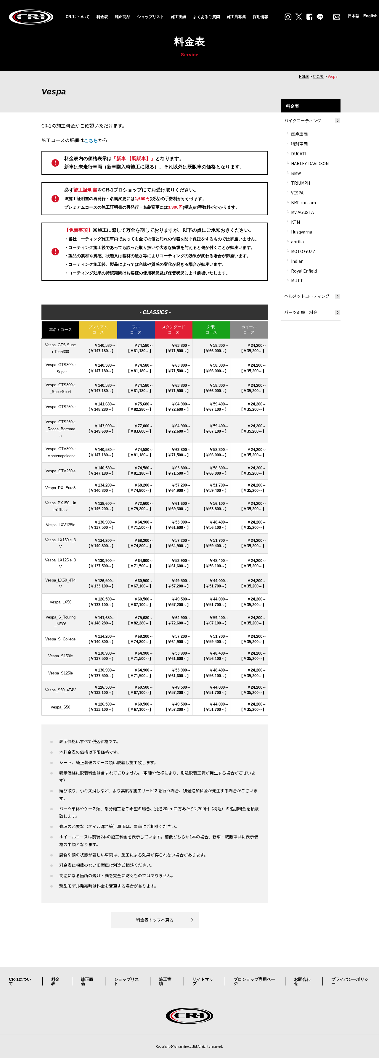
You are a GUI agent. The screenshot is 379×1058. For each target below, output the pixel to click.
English (370, 16)
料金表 (102, 17)
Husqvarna (301, 232)
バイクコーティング (302, 120)
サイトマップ (202, 981)
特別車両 (299, 144)
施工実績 (178, 17)
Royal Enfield (304, 271)
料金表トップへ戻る (155, 920)
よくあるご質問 (206, 17)
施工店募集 (236, 17)
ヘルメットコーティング (307, 296)
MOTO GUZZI (304, 251)
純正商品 (122, 17)
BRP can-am (303, 202)
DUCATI (298, 154)
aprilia (297, 241)
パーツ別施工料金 (300, 312)
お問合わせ (302, 981)
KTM (295, 222)
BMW (296, 173)
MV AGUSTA (302, 212)
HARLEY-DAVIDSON (310, 163)
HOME (304, 76)
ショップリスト (150, 17)
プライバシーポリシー (350, 981)
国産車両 (299, 134)
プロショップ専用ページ (254, 981)
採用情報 (260, 17)
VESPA (297, 193)
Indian (297, 261)
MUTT (297, 281)
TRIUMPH (300, 183)
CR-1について (78, 17)
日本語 (353, 16)
